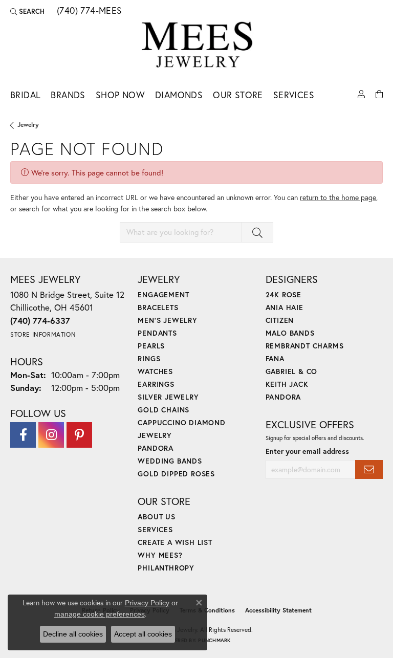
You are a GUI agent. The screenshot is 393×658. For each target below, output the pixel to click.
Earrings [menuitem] (156, 384)
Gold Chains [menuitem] (163, 409)
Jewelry (28, 124)
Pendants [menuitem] (157, 333)
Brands (68, 95)
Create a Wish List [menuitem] (175, 542)
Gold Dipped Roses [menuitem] (176, 473)
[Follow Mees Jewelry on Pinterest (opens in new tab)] (79, 435)
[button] (27, 11)
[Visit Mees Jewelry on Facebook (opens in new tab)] (23, 435)
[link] (88, 11)
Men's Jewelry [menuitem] (167, 320)
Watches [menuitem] (155, 371)
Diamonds (179, 95)
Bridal (25, 95)
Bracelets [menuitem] (158, 307)
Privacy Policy (147, 603)
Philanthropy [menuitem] (166, 568)
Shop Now (120, 95)
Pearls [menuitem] (151, 345)
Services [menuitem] (155, 529)
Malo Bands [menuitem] (290, 333)
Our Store (238, 95)
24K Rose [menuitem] (283, 294)
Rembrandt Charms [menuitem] (305, 345)
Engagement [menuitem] (163, 294)
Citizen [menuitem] (280, 320)
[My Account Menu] (361, 93)
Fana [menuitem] (275, 358)
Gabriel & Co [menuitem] (292, 371)
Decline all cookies (73, 634)
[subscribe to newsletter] (369, 469)
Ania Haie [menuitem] (284, 307)
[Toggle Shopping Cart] (379, 93)
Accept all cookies (143, 634)
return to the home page (338, 197)
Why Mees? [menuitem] (160, 555)
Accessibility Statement (278, 610)
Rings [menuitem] (149, 358)
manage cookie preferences (99, 614)
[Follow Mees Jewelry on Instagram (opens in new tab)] (51, 435)
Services (293, 95)
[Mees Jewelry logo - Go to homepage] (196, 46)
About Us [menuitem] (156, 516)
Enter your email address (307, 451)
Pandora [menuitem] (155, 448)
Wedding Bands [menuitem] (170, 461)
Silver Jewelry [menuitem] (168, 397)
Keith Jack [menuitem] (287, 384)
